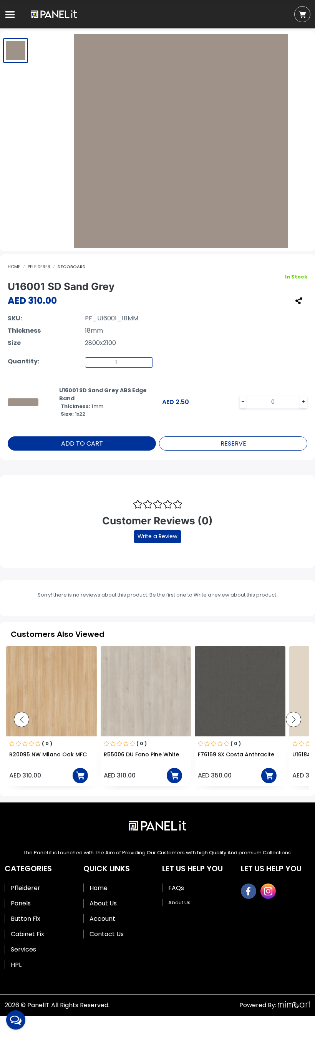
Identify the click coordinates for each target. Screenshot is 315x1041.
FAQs (176, 888)
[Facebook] (248, 891)
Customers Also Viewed (57, 634)
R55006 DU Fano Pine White (141, 754)
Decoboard (72, 267)
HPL (16, 964)
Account (102, 918)
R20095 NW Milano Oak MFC (48, 754)
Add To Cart (82, 443)
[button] (293, 719)
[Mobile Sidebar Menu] (10, 14)
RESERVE (233, 443)
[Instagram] (268, 891)
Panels (21, 903)
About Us (103, 903)
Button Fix (25, 918)
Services (23, 949)
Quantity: (23, 361)
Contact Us (107, 934)
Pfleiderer (39, 267)
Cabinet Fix (27, 934)
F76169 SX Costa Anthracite (236, 754)
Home (14, 267)
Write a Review (157, 536)
